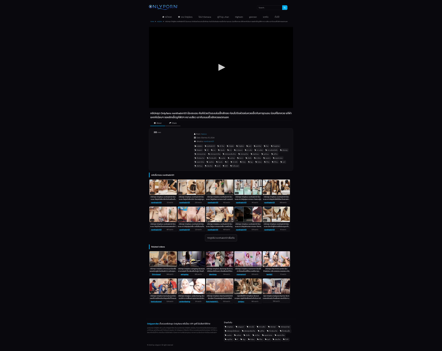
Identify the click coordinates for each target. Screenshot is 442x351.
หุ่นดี (283, 162)
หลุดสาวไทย (200, 162)
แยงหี (218, 166)
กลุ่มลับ (222, 150)
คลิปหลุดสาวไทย (215, 154)
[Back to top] (434, 344)
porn (249, 146)
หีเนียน (259, 162)
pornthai (258, 146)
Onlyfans (241, 146)
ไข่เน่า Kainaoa (205, 16)
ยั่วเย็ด (250, 158)
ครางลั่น (249, 150)
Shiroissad (156, 274)
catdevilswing (184, 301)
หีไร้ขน (276, 162)
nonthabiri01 (209, 141)
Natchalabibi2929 (213, 301)
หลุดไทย (211, 162)
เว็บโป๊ (277, 16)
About (158, 123)
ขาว (230, 150)
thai (267, 146)
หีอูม (251, 162)
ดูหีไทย (275, 154)
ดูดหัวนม (266, 154)
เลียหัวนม (199, 166)
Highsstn (239, 16)
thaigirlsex (276, 146)
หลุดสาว (267, 158)
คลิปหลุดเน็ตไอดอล (233, 331)
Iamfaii (269, 274)
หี (227, 162)
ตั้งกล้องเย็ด (212, 158)
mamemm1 (241, 274)
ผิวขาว (241, 158)
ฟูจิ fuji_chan (223, 16)
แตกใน (265, 16)
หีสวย (244, 162)
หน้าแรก (168, 16)
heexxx (204, 134)
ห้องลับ (220, 162)
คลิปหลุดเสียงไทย (230, 154)
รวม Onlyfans (186, 16)
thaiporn (199, 150)
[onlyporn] (163, 7)
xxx (214, 150)
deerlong (213, 274)
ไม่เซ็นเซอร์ (235, 166)
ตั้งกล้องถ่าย (200, 158)
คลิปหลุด (285, 150)
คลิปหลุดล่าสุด (201, 154)
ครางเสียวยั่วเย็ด (272, 150)
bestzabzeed (156, 301)
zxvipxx (241, 301)
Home (152, 21)
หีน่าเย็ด (235, 162)
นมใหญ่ (232, 158)
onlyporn (241, 327)
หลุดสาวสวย (279, 158)
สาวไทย (258, 158)
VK (208, 150)
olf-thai (221, 146)
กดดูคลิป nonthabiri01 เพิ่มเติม (221, 238)
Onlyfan (231, 146)
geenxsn (253, 16)
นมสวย (223, 158)
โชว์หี (226, 166)
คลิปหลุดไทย (244, 154)
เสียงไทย (209, 166)
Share (174, 123)
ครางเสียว (260, 150)
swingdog (184, 274)
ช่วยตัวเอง (256, 154)
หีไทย (267, 162)
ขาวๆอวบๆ (239, 150)
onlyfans (159, 21)
